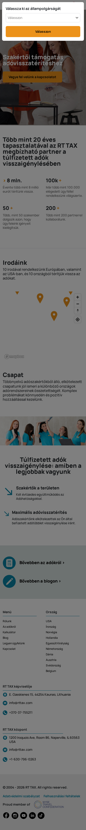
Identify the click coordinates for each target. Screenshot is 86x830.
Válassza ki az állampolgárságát (33, 8)
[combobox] (43, 17)
